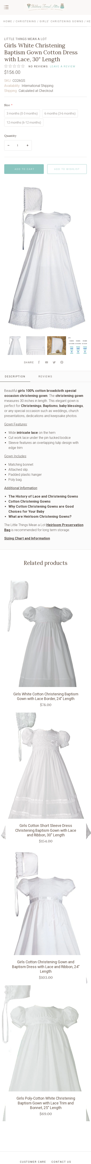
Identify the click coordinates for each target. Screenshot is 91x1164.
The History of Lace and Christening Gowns (43, 496)
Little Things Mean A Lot (25, 39)
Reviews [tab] (45, 376)
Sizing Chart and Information (27, 538)
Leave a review (63, 66)
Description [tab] (15, 376)
